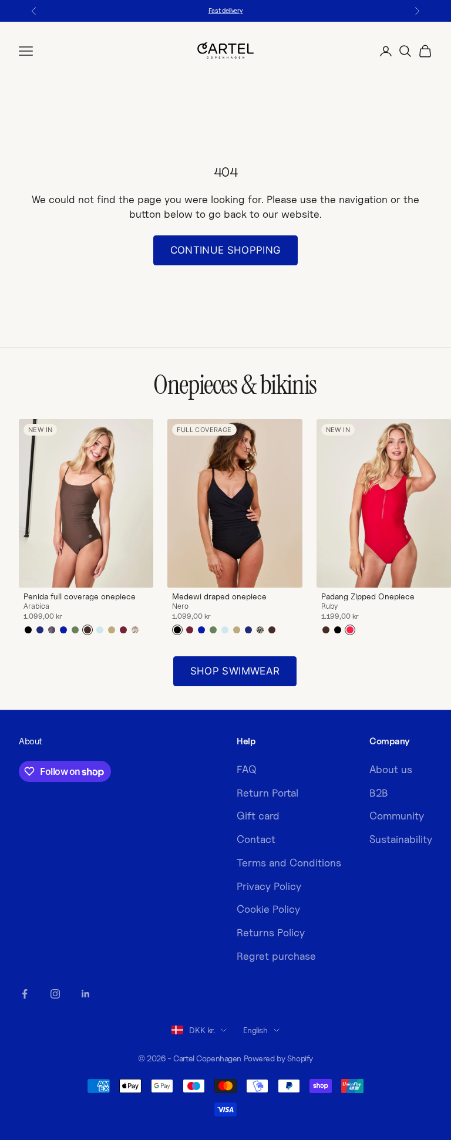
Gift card (258, 816)
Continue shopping (225, 250)
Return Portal (267, 793)
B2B (378, 793)
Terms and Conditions (289, 862)
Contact (256, 839)
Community (396, 816)
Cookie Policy (268, 909)
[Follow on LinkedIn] (86, 994)
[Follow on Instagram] (55, 994)
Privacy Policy (269, 886)
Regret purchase (276, 956)
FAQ (247, 769)
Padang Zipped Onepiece (368, 596)
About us (390, 769)
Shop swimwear (235, 671)
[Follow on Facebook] (25, 994)
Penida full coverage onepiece (79, 596)
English (255, 1030)
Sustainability (400, 839)
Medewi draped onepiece (219, 596)
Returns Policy (271, 932)
